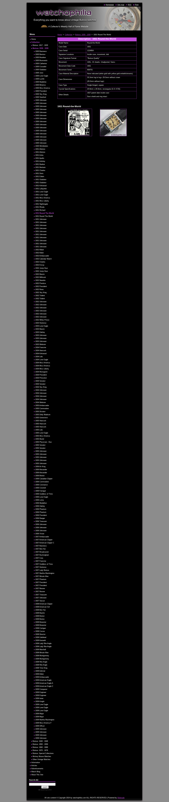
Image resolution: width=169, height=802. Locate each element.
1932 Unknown (40, 302)
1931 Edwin (39, 176)
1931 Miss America (42, 198)
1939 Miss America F (43, 723)
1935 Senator (40, 445)
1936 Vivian (39, 534)
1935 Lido (39, 430)
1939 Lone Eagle (41, 704)
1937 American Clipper (43, 540)
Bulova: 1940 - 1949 (40, 741)
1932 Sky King (40, 292)
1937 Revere (40, 588)
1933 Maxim (40, 329)
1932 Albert (39, 250)
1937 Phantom (40, 579)
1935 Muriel (39, 439)
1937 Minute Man (41, 576)
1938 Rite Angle (41, 662)
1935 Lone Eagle (41, 433)
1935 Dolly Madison (42, 415)
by (48, 789)
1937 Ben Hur (40, 549)
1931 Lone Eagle (41, 192)
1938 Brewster (40, 622)
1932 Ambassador (42, 256)
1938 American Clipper (43, 604)
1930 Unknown (40, 100)
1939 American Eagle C (44, 686)
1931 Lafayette (41, 189)
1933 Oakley (40, 332)
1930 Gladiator (40, 70)
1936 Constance (41, 485)
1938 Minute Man (41, 653)
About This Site (37, 775)
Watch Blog (35, 772)
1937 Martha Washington (44, 573)
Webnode (121, 798)
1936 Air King (40, 466)
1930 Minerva (40, 85)
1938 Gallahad (40, 637)
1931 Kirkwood (40, 186)
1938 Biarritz (40, 613)
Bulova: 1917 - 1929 (40, 45)
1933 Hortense (40, 323)
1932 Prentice (40, 283)
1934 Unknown (40, 390)
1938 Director (40, 634)
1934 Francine (40, 347)
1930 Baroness (41, 51)
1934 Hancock (40, 350)
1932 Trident (40, 296)
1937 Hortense (40, 567)
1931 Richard (40, 210)
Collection (68, 35)
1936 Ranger (40, 518)
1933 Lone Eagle (41, 326)
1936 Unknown (40, 524)
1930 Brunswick (41, 60)
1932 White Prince (42, 320)
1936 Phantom (40, 509)
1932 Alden (39, 253)
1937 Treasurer (41, 595)
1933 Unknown (40, 335)
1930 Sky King (40, 94)
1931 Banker (40, 164)
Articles (34, 766)
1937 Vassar (40, 601)
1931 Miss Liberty (42, 201)
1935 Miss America (42, 436)
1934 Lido (39, 357)
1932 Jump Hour (41, 268)
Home (59, 35)
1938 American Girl (42, 607)
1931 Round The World (44, 213)
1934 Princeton (41, 378)
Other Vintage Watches (41, 759)
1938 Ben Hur (40, 610)
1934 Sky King (40, 387)
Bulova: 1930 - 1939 (83, 35)
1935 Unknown (40, 451)
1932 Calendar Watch (43, 259)
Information (35, 762)
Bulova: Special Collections (43, 753)
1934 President (41, 375)
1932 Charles (40, 262)
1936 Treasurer (41, 521)
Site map (120, 5)
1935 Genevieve (41, 418)
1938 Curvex (40, 631)
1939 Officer (40, 726)
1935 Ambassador (42, 405)
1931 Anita (39, 155)
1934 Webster (40, 402)
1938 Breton (39, 616)
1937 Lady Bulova (42, 570)
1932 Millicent (40, 277)
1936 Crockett (40, 488)
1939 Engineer (40, 692)
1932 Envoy (39, 265)
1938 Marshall (40, 649)
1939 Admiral (40, 671)
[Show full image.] (78, 122)
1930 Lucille (39, 79)
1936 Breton (39, 476)
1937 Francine (40, 561)
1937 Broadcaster (42, 552)
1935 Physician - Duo (43, 442)
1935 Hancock (40, 421)
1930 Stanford (40, 97)
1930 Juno (39, 73)
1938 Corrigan (40, 628)
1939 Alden (39, 674)
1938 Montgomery (42, 656)
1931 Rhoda (39, 207)
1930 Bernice (40, 54)
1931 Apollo (39, 158)
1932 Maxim (40, 274)
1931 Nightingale (41, 204)
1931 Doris (39, 173)
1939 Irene (39, 698)
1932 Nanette (40, 280)
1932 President (41, 286)
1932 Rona (39, 289)
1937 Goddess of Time (44, 564)
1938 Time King (41, 668)
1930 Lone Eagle (41, 76)
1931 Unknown (40, 219)
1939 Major (39, 714)
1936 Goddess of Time (44, 494)
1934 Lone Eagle (41, 360)
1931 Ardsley (40, 161)
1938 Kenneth (40, 640)
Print (137, 5)
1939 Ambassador (42, 677)
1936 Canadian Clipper (43, 479)
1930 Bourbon (40, 57)
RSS (129, 5)
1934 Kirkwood (40, 354)
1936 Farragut (40, 491)
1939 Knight (39, 701)
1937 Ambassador (42, 537)
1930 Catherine (41, 63)
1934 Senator (40, 381)
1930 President (41, 91)
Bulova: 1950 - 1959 (40, 744)
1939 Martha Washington (44, 720)
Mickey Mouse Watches (42, 756)
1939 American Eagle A (44, 683)
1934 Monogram (41, 372)
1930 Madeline (40, 82)
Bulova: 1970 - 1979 (40, 750)
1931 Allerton (40, 149)
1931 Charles (40, 170)
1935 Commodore (42, 408)
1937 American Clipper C (44, 543)
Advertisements (37, 769)
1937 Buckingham (42, 555)
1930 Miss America (42, 88)
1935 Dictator (40, 412)
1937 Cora (39, 558)
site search (41, 789)
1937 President (41, 582)
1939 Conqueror (41, 689)
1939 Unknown (40, 729)
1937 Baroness (41, 546)
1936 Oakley (40, 506)
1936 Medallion (41, 503)
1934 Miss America (42, 363)
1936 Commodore (42, 482)
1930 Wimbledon (41, 146)
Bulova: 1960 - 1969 (40, 747)
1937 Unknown (40, 598)
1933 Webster (40, 344)
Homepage (110, 5)
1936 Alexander (41, 470)
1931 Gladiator (40, 180)
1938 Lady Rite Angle (43, 643)
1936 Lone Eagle (41, 497)
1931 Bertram (40, 167)
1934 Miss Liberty (42, 369)
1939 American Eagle (43, 680)
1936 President (41, 515)
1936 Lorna (39, 500)
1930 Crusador (40, 67)
